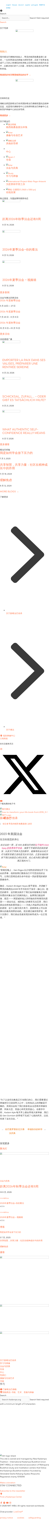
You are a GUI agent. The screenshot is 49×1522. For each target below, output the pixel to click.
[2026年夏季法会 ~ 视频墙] (11, 262)
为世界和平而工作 (15, 184)
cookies (20, 1517)
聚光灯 (3, 1148)
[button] (3, 22)
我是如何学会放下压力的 (16, 453)
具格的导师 (12, 143)
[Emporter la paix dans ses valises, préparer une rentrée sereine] (11, 342)
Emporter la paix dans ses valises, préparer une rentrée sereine (23, 363)
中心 (8, 151)
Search (3, 13)
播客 (2, 1252)
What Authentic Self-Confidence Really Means (23, 431)
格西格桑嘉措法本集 (16, 127)
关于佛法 (10, 729)
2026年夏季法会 (4, 1198)
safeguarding (34, 1517)
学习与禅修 (12, 175)
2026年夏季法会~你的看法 (20, 249)
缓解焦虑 (6, 480)
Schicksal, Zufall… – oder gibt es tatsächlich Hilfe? (24, 398)
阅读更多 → (5, 115)
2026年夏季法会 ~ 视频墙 (19, 280)
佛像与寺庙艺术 (14, 135)
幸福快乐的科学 (34, 1129)
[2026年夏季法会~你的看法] (11, 231)
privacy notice (6, 1517)
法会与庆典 (12, 167)
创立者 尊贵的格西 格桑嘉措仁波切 (17, 824)
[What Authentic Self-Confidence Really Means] (11, 411)
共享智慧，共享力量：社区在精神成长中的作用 (21, 1240)
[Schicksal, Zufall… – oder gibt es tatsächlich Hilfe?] (11, 378)
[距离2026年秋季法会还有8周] (11, 201)
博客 (2, 1226)
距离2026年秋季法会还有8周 (21, 219)
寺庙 (8, 159)
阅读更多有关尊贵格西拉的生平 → (15, 74)
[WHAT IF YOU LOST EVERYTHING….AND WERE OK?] (24, 1333)
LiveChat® (18, 1511)
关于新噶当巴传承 (14, 613)
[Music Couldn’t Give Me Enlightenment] (24, 1305)
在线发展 (11, 192)
